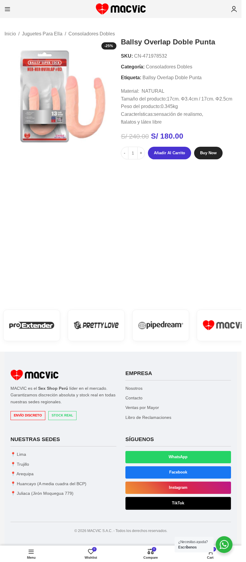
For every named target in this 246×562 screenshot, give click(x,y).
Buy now (208, 153)
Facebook (178, 472)
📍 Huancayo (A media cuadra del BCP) (48, 483)
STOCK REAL (62, 415)
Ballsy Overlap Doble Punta (172, 77)
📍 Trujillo (19, 464)
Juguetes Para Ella (42, 33)
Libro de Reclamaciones (148, 417)
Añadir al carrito (169, 153)
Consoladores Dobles (91, 33)
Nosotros (133, 388)
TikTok (178, 503)
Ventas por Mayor (142, 407)
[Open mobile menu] (8, 9)
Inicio (10, 33)
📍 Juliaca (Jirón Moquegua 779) (42, 493)
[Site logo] (121, 8)
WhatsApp (178, 457)
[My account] (234, 9)
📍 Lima (18, 454)
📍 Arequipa (22, 473)
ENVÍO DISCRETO (28, 415)
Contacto (133, 397)
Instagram (178, 487)
